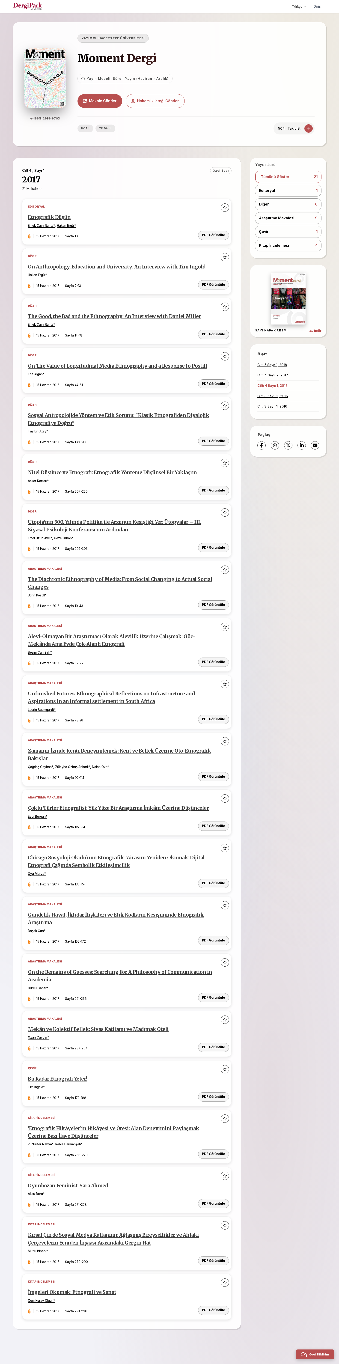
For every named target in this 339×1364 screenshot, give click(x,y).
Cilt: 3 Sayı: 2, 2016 (272, 396)
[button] (288, 177)
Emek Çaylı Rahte (41, 225)
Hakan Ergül (65, 225)
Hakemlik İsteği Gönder (158, 100)
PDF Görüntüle (213, 235)
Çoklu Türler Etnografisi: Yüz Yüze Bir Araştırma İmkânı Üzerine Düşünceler (118, 808)
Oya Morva (36, 874)
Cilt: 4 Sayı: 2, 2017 (272, 375)
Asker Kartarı (37, 481)
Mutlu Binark (37, 1251)
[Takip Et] (308, 128)
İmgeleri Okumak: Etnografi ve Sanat (72, 1292)
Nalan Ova (99, 767)
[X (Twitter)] (288, 445)
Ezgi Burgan (37, 816)
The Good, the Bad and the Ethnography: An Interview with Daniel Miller (114, 316)
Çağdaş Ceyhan (40, 767)
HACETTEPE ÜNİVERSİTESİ (121, 38)
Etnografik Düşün (49, 217)
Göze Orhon (63, 538)
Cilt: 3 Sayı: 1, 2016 (272, 406)
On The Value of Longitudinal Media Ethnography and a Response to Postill (117, 366)
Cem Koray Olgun (41, 1300)
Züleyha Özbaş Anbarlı (72, 767)
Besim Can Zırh (39, 652)
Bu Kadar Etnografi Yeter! (57, 1079)
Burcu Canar (37, 988)
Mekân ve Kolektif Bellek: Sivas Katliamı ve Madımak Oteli (98, 1029)
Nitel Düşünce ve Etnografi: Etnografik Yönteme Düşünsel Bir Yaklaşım (112, 473)
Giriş (317, 6)
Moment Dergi (116, 58)
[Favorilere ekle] (225, 207)
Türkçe (297, 6)
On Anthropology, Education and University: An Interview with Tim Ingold (116, 267)
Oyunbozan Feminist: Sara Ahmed (68, 1186)
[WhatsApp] (275, 445)
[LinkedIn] (301, 445)
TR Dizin (105, 128)
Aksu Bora (35, 1194)
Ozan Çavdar (38, 1037)
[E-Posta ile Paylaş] (315, 445)
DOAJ (85, 128)
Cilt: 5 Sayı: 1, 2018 (272, 365)
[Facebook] (261, 445)
